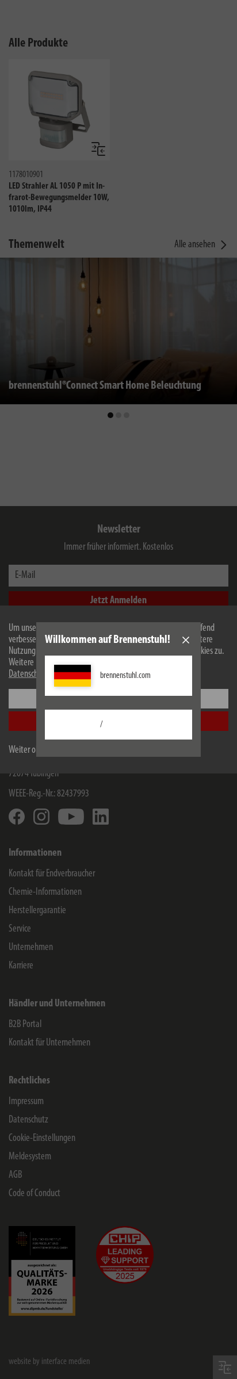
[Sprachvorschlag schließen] (185, 640)
